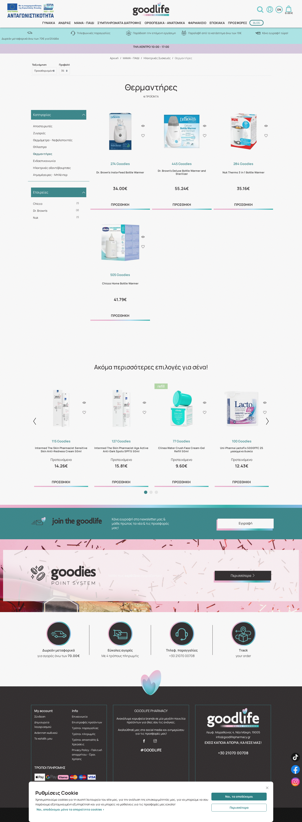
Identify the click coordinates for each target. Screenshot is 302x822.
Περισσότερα (239, 807)
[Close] (267, 788)
